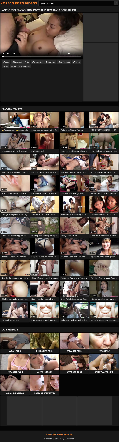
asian (7, 62)
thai (6, 66)
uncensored (65, 62)
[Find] (116, 3)
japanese (18, 62)
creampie (51, 62)
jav (28, 62)
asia (14, 66)
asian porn (25, 66)
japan (77, 62)
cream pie (38, 62)
